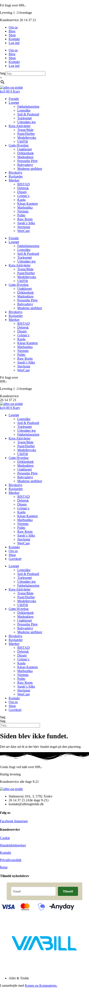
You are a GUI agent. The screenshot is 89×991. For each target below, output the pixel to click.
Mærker (14, 180)
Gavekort (15, 559)
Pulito (21, 215)
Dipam (22, 192)
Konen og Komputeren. (41, 985)
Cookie (5, 838)
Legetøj (14, 102)
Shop (12, 35)
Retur (4, 867)
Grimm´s (23, 196)
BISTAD (23, 184)
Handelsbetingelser (13, 845)
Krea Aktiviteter (19, 126)
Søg (2, 73)
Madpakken (25, 157)
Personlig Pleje (27, 161)
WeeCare (23, 231)
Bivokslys (15, 172)
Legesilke (23, 110)
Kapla (21, 200)
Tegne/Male (25, 130)
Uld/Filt (22, 141)
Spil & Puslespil (28, 114)
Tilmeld (68, 891)
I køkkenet (24, 149)
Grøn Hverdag (19, 145)
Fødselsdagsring (28, 106)
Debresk (23, 188)
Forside (14, 99)
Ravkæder (16, 176)
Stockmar (23, 227)
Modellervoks (26, 137)
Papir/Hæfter (26, 133)
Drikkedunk (25, 153)
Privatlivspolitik (10, 860)
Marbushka (25, 207)
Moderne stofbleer (29, 168)
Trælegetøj (24, 118)
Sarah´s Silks (26, 223)
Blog (12, 31)
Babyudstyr (25, 165)
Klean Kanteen (27, 203)
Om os (13, 27)
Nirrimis (23, 211)
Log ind (14, 43)
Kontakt (14, 39)
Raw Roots (25, 219)
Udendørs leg (26, 122)
